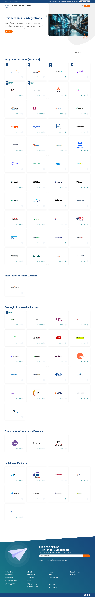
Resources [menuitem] (22, 5)
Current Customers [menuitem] (69, 1)
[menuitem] (82, 6)
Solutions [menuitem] (14, 5)
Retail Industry (29, 581)
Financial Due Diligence (9, 584)
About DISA (50, 574)
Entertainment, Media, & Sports (33, 586)
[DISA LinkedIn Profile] (85, 595)
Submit (86, 555)
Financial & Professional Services (33, 584)
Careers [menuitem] (50, 1)
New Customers (51, 584)
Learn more (18, 76)
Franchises (29, 580)
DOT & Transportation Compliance (11, 580)
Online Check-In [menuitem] (55, 1)
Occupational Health (9, 577)
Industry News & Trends (53, 577)
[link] (91, 592)
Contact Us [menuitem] (29, 5)
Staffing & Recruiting (31, 578)
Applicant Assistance (52, 587)
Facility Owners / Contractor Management (13, 581)
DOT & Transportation (31, 577)
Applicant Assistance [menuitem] (62, 1)
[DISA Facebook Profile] (87, 595)
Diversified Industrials (31, 574)
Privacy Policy (73, 574)
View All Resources (52, 578)
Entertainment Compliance (10, 583)
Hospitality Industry (30, 583)
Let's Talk (8, 31)
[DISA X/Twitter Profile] (89, 595)
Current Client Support (52, 585)
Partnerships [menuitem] (76, 1)
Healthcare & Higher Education (11, 578)
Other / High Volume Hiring (32, 587)
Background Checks (9, 574)
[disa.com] (7, 6)
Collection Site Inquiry (52, 588)
